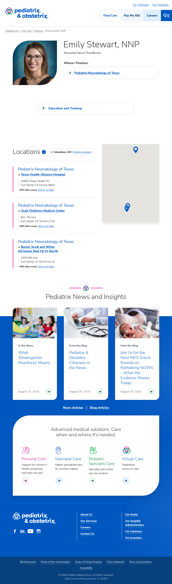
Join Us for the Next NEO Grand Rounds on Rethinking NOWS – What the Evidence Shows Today (136, 368)
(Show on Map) (46, 190)
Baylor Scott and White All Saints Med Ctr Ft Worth (38, 249)
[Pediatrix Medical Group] (34, 518)
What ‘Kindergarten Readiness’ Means (34, 357)
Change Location (82, 152)
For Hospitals (160, 5)
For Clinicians (141, 5)
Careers (152, 15)
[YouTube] (30, 531)
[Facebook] (15, 531)
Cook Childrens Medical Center (43, 211)
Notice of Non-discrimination (55, 561)
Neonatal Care (68, 459)
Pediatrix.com (12, 31)
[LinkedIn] (22, 531)
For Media (131, 514)
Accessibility (86, 568)
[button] (86, 108)
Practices (38, 31)
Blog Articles (99, 408)
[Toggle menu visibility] (166, 15)
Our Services (88, 521)
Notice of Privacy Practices (88, 561)
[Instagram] (39, 531)
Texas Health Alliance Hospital (43, 174)
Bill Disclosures (28, 561)
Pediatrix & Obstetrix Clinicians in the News (79, 360)
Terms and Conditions (140, 561)
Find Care (110, 15)
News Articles (73, 408)
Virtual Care (132, 459)
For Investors (133, 538)
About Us (86, 514)
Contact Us (87, 534)
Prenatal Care (34, 459)
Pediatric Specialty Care (102, 461)
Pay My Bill (132, 15)
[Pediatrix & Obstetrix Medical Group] (26, 13)
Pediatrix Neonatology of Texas (96, 73)
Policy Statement (115, 561)
